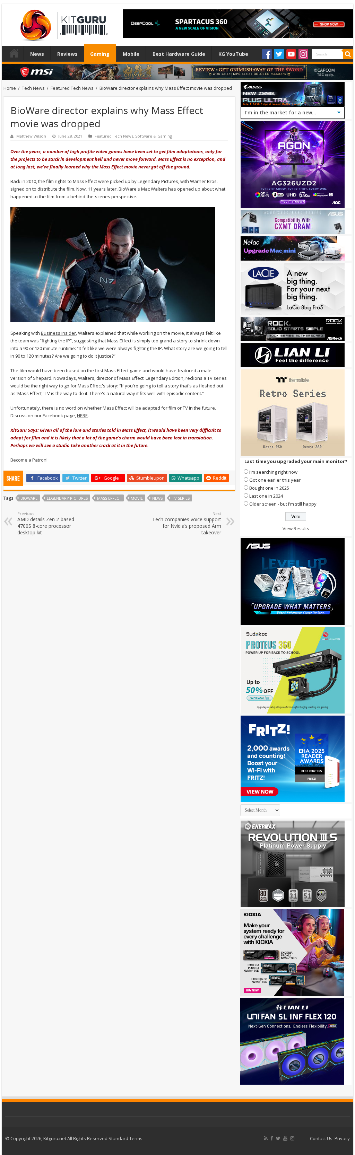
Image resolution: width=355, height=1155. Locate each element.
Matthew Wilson (31, 136)
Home (14, 53)
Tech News (33, 88)
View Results (296, 528)
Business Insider (58, 333)
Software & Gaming (153, 136)
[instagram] (292, 1138)
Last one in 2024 (266, 496)
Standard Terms (125, 1138)
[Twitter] (279, 54)
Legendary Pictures (67, 498)
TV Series (181, 498)
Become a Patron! (28, 460)
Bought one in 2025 (269, 488)
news (157, 498)
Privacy (342, 1138)
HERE (82, 415)
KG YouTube (233, 54)
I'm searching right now (273, 472)
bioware (28, 498)
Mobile (131, 54)
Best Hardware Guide (179, 54)
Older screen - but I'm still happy (283, 504)
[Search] (348, 54)
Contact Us (321, 1138)
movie (137, 498)
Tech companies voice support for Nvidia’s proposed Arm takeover (186, 523)
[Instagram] (303, 54)
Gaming (100, 54)
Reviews (67, 54)
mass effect (109, 498)
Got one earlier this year (275, 480)
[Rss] (265, 1138)
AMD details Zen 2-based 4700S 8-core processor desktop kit (45, 523)
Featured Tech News (72, 88)
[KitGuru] (62, 23)
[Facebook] (267, 54)
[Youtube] (291, 54)
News (37, 54)
